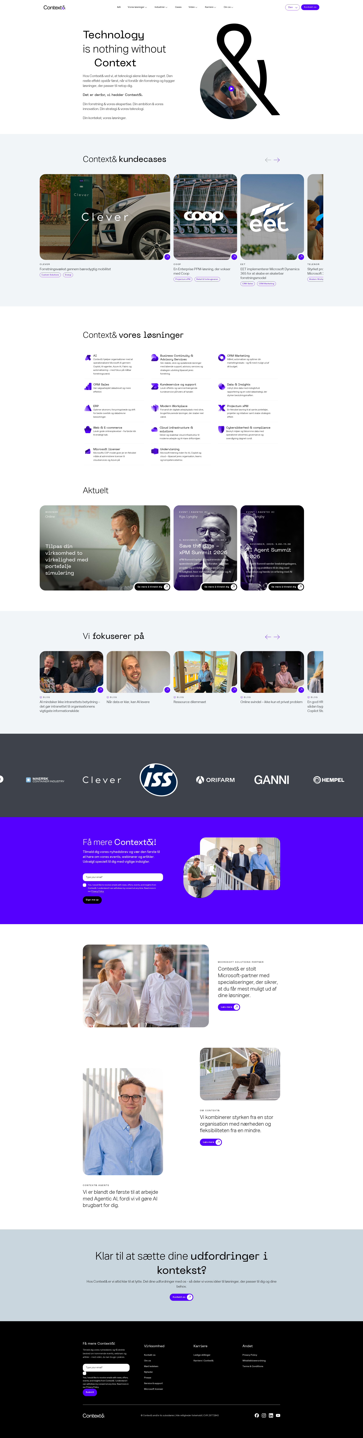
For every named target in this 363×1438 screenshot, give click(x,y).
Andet (247, 1346)
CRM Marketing (266, 284)
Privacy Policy (97, 891)
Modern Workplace (318, 279)
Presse (147, 1378)
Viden (192, 7)
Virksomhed (154, 1346)
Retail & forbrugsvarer (207, 279)
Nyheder (148, 1372)
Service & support (153, 1383)
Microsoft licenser (153, 1389)
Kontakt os (310, 7)
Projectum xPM (182, 279)
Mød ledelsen (151, 1366)
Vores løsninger (136, 7)
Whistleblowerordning (254, 1361)
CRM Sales (247, 284)
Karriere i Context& (203, 1361)
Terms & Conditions (252, 1366)
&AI (119, 7)
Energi (68, 275)
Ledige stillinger (202, 1355)
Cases (178, 7)
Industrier (160, 7)
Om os (227, 7)
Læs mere (226, 1007)
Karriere (209, 7)
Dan (290, 7)
